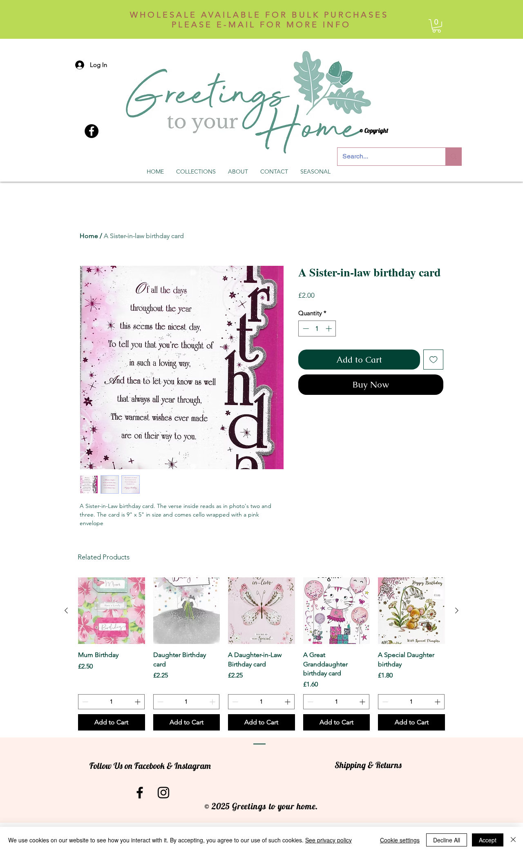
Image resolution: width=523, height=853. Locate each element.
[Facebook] (91, 131)
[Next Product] (457, 610)
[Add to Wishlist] (433, 360)
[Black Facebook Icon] (140, 792)
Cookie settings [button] (400, 840)
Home (89, 236)
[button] (437, 26)
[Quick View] (111, 610)
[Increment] (329, 328)
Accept (487, 840)
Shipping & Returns (368, 764)
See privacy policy (328, 840)
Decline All (446, 840)
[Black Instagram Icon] (163, 792)
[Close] (513, 839)
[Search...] (453, 156)
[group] (261, 654)
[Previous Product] (66, 610)
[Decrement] (305, 328)
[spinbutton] (317, 328)
